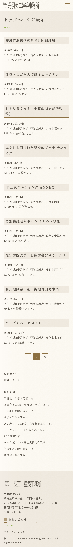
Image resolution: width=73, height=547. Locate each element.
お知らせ (9, 380)
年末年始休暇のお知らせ (19, 411)
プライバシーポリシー (16, 532)
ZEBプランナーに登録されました (24, 430)
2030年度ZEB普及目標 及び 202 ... (27, 404)
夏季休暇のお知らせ (16, 417)
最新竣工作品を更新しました (21, 398)
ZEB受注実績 (12, 436)
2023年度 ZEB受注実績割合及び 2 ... (28, 442)
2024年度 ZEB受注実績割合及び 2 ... (28, 423)
